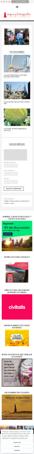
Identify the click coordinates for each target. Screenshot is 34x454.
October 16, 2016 (9, 78)
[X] (5, 1)
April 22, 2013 (8, 105)
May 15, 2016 (7, 132)
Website (6, 178)
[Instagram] (7, 1)
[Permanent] (17, 72)
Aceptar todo (17, 442)
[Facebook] (2, 1)
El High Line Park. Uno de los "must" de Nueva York (17, 103)
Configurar (17, 450)
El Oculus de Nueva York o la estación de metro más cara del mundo (15, 76)
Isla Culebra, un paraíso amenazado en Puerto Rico (15, 129)
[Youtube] (10, 1)
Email (9, 170)
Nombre (10, 162)
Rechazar (17, 446)
